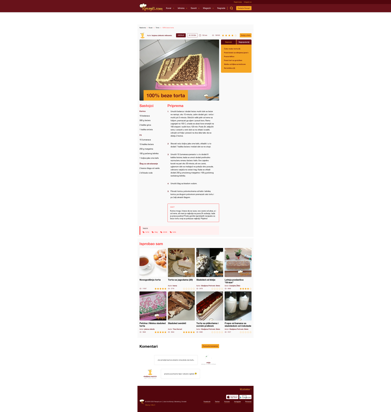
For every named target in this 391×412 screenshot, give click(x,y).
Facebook (207, 401)
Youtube (227, 401)
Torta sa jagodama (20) (181, 269)
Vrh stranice (245, 389)
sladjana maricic (150, 376)
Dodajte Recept (244, 8)
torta (147, 232)
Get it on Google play (245, 397)
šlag (156, 232)
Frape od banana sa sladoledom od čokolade (238, 312)
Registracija (238, 2)
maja (208, 362)
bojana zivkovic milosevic (162, 35)
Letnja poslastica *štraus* (238, 269)
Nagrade (221, 8)
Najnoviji (228, 42)
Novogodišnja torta (152, 269)
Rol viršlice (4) (229, 68)
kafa (174, 232)
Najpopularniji (244, 42)
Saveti (194, 8)
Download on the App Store (232, 397)
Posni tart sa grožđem (233, 60)
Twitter (217, 401)
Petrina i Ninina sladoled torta (152, 312)
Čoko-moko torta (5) (232, 49)
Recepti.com (151, 7)
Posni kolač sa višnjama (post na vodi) (236, 53)
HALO (153, 405)
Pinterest (248, 401)
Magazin (207, 8)
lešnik (165, 232)
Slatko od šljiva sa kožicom (235, 64)
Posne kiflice (229, 56)
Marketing (177, 401)
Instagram (237, 401)
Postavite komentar (210, 346)
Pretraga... (231, 8)
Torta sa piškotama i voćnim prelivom (209, 312)
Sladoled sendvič (181, 312)
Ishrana (181, 8)
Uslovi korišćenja (168, 401)
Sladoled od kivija (209, 269)
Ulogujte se (248, 2)
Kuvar (168, 8)
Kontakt (184, 401)
